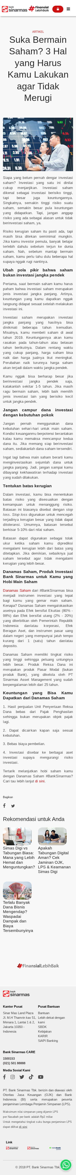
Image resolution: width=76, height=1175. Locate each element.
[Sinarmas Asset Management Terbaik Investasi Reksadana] (12, 1148)
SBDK (42, 1027)
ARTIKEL (38, 31)
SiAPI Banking (48, 1040)
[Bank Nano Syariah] (55, 1149)
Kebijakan (45, 1031)
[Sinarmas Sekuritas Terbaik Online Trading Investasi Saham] (33, 1148)
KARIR (43, 1036)
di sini (40, 781)
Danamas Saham (17, 591)
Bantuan (43, 1013)
